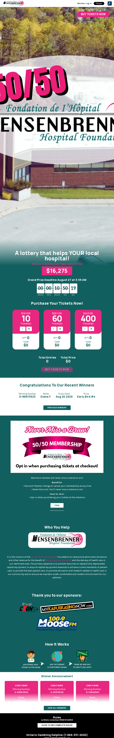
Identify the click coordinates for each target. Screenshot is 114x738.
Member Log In (84, 3)
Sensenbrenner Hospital (44, 557)
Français (99, 3)
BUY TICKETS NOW (57, 369)
